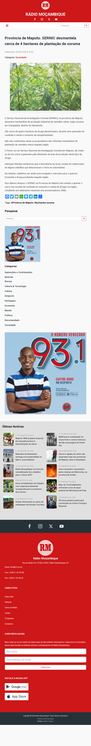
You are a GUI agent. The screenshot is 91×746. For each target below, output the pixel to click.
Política (8, 315)
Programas (9, 618)
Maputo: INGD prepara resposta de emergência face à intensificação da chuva (29, 441)
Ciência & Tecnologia (15, 286)
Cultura (8, 291)
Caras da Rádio (11, 607)
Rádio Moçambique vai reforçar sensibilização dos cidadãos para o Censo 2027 (29, 472)
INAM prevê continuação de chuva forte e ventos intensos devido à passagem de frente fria (72, 441)
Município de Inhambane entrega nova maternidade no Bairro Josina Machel (29, 457)
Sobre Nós (9, 597)
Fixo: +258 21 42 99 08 (14, 572)
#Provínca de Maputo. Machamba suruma (32, 202)
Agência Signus (48, 721)
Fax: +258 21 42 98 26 (14, 578)
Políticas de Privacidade (45, 719)
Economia (10, 305)
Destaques (10, 300)
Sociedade (20, 57)
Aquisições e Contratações (18, 272)
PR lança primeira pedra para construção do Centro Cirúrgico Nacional (73, 503)
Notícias (9, 277)
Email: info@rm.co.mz (13, 567)
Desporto (9, 296)
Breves (8, 281)
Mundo (8, 310)
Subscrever (45, 667)
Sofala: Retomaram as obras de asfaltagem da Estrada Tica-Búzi (30, 503)
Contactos (9, 624)
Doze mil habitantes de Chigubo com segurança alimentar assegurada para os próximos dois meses (30, 487)
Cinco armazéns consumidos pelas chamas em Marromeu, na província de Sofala (73, 472)
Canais (7, 613)
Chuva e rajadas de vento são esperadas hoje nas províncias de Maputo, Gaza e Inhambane (72, 457)
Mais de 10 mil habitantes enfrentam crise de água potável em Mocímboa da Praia (72, 488)
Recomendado (12, 320)
